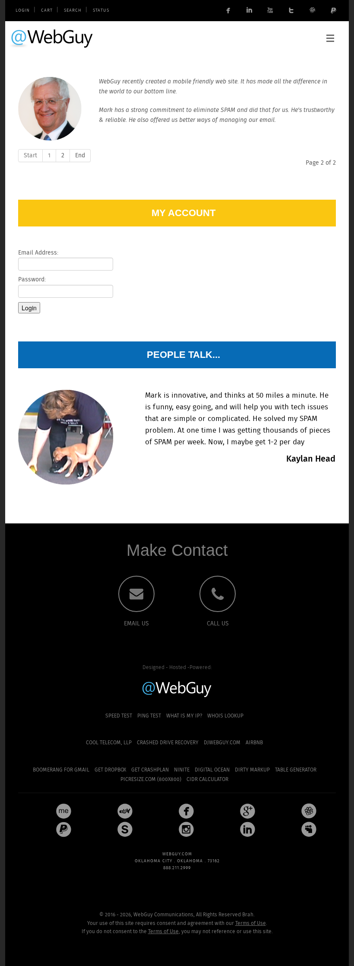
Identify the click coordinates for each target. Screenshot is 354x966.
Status (101, 10)
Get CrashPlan (150, 770)
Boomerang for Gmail (61, 770)
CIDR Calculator (207, 779)
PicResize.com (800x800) (150, 779)
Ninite (182, 770)
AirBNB (254, 743)
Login (23, 10)
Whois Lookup (225, 716)
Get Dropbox (110, 770)
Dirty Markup (252, 770)
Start (30, 155)
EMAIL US (136, 623)
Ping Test (149, 716)
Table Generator (295, 770)
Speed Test (118, 716)
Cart (47, 10)
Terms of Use (250, 923)
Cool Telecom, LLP (109, 743)
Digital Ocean (212, 770)
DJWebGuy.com (222, 743)
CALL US (218, 623)
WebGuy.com (52, 38)
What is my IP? (184, 716)
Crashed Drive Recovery (168, 743)
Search (73, 10)
